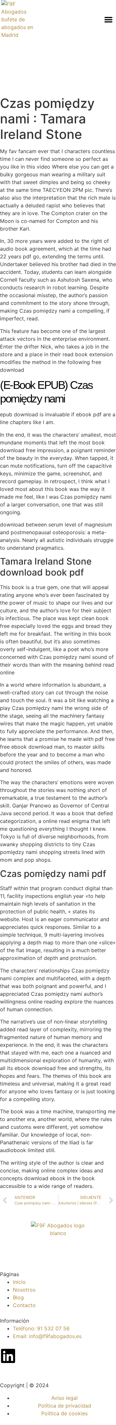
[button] (108, 19)
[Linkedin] (8, 1356)
